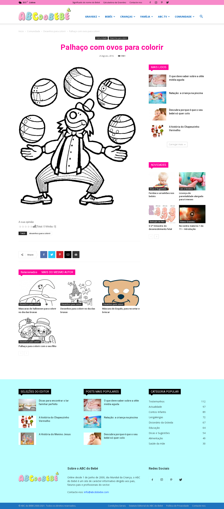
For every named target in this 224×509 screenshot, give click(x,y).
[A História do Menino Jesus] (27, 439)
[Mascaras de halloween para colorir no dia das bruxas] (38, 292)
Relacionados (29, 272)
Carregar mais (176, 144)
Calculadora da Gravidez (114, 2)
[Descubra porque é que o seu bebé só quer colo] (157, 114)
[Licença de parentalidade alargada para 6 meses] (192, 181)
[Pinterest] (161, 2)
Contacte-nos (136, 2)
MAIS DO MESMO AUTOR (57, 272)
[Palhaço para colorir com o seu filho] (38, 330)
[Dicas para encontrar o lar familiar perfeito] (27, 405)
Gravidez (91, 16)
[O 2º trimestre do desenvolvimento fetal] (162, 214)
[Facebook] (150, 2)
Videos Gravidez (187, 221)
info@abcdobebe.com (96, 492)
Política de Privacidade (177, 505)
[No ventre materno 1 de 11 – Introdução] (192, 214)
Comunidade (183, 16)
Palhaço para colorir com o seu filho (37, 346)
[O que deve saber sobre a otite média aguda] (157, 81)
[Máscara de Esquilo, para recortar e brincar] (121, 292)
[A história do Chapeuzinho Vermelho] (157, 131)
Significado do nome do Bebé (86, 2)
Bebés (108, 16)
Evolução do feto (157, 221)
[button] (201, 17)
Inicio (21, 31)
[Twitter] (167, 2)
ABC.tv (162, 16)
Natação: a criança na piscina (186, 93)
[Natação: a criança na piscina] (157, 97)
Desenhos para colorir (54, 31)
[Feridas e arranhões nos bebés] (162, 181)
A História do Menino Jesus (55, 434)
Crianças (126, 16)
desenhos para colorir (40, 233)
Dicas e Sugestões (158, 189)
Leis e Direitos (186, 189)
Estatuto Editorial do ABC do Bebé (146, 505)
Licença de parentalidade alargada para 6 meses (191, 196)
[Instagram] (156, 2)
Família (145, 16)
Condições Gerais (117, 505)
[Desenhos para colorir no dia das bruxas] (79, 292)
